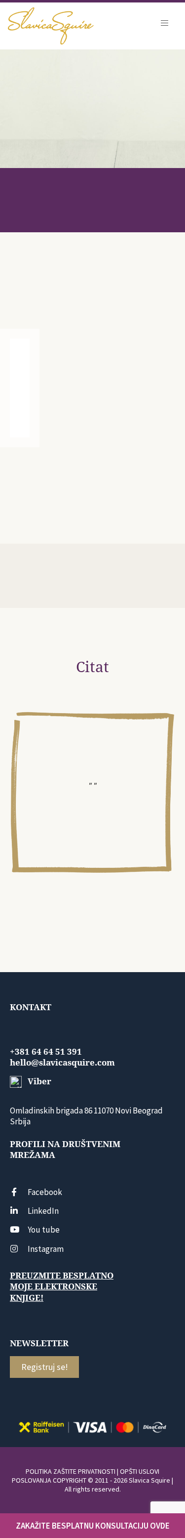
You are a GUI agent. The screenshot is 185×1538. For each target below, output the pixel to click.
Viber (38, 1081)
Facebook (45, 1192)
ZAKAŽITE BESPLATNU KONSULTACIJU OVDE (93, 1525)
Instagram (46, 1248)
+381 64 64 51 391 (46, 1052)
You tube (44, 1229)
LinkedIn (43, 1210)
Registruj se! (44, 1366)
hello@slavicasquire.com (62, 1063)
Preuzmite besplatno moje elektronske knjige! (61, 1286)
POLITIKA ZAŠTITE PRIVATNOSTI (70, 1471)
